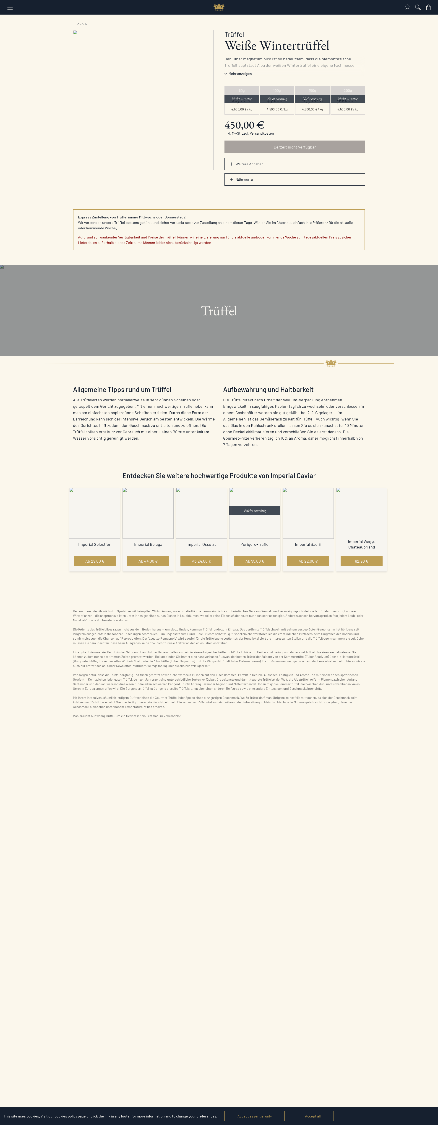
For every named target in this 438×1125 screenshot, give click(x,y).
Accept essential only (254, 1116)
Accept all (313, 1116)
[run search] (418, 7)
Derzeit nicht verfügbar (295, 146)
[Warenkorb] (428, 7)
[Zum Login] (407, 7)
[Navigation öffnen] (10, 7)
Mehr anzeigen (240, 73)
